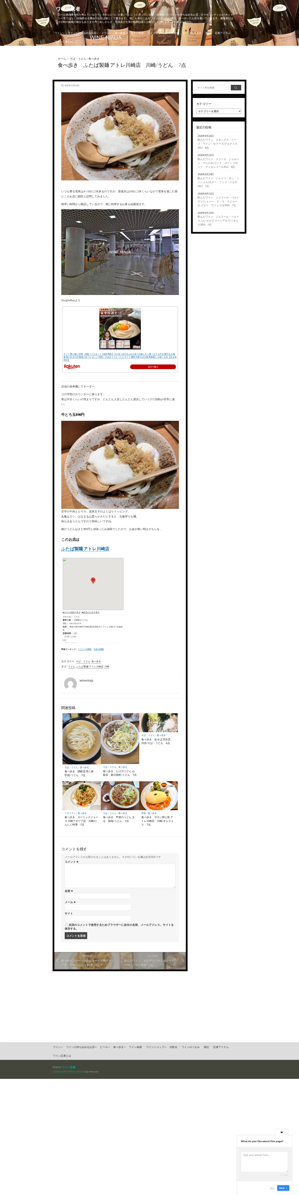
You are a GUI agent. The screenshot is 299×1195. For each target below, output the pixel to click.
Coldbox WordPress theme (69, 1071)
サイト (69, 913)
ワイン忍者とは (64, 41)
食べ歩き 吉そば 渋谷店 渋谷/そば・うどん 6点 (157, 741)
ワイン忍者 (69, 1067)
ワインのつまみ (192, 32)
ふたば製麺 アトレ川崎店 (85, 548)
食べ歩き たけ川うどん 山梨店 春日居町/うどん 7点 (120, 773)
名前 (69, 891)
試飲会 (175, 32)
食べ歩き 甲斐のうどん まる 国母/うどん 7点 (119, 819)
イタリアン (70, 813)
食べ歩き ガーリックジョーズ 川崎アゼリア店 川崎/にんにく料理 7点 (81, 821)
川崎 (106, 666)
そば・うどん (78, 58)
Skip (272, 1188)
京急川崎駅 (99, 649)
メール (70, 902)
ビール (106, 32)
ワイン (58, 32)
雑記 (208, 32)
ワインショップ (157, 32)
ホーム (62, 58)
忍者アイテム (222, 32)
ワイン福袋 (137, 32)
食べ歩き (120, 32)
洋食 (143, 813)
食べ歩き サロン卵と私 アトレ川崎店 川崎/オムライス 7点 (157, 821)
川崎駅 (88, 649)
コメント (72, 861)
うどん (81, 649)
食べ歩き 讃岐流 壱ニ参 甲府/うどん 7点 (80, 773)
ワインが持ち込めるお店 (82, 32)
